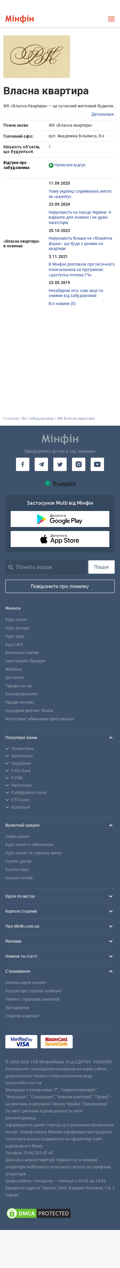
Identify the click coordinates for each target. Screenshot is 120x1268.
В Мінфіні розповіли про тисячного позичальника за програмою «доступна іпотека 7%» (82, 269)
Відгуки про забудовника (16, 165)
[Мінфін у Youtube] (97, 464)
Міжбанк (13, 669)
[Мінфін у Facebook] (22, 464)
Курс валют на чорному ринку (33, 853)
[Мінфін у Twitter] (60, 464)
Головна (11, 418)
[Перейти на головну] (19, 19)
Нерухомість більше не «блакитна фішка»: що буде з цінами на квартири (80, 243)
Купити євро (17, 869)
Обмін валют (17, 836)
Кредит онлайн (19, 702)
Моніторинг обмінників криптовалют (39, 719)
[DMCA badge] (60, 1214)
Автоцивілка (17, 1007)
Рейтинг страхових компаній (32, 999)
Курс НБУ (14, 644)
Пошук (101, 567)
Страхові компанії (22, 1016)
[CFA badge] (91, 1043)
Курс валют (16, 619)
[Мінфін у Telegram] (41, 464)
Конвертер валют (21, 694)
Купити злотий (19, 878)
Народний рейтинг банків (29, 710)
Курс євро (14, 636)
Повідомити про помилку (60, 586)
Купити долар (18, 861)
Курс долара (17, 628)
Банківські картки (21, 652)
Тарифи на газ (18, 686)
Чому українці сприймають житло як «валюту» (80, 194)
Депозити (14, 677)
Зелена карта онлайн (25, 982)
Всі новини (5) (62, 303)
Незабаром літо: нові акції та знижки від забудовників (76, 293)
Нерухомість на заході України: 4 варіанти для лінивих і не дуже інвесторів (80, 217)
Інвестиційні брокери (25, 661)
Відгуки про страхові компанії (33, 991)
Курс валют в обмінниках (29, 844)
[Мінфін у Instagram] (78, 464)
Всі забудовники (37, 418)
